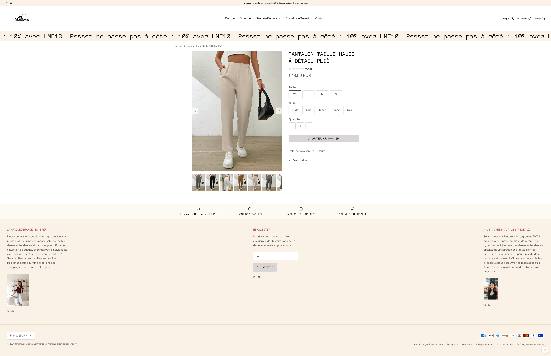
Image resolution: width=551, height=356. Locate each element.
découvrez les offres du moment (293, 3)
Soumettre (265, 267)
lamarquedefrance (24, 343)
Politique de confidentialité (459, 344)
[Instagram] (7, 3)
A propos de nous (505, 344)
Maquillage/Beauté (297, 18)
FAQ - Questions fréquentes (530, 344)
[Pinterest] (11, 3)
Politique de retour (484, 344)
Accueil (179, 46)
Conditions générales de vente (428, 344)
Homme (245, 18)
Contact (320, 18)
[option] (237, 111)
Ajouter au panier (323, 139)
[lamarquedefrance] (24, 18)
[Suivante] (279, 111)
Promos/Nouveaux (268, 18)
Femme (230, 18)
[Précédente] (195, 111)
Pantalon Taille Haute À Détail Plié (204, 46)
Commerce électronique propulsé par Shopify (55, 343)
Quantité (294, 119)
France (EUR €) (19, 336)
